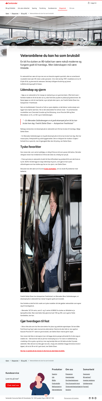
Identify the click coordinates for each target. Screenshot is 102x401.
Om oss (71, 8)
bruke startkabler (50, 169)
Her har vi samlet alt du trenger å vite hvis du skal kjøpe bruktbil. (42, 351)
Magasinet (62, 8)
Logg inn (93, 3)
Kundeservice (52, 8)
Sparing (34, 8)
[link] (7, 3)
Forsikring (42, 8)
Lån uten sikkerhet (23, 8)
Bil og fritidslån (10, 8)
